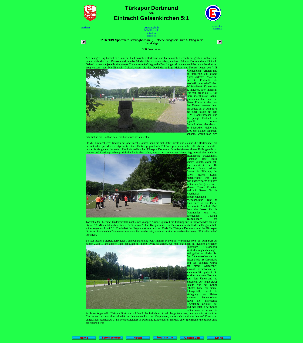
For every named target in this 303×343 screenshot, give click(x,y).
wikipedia (217, 26)
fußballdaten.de (151, 30)
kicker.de (151, 35)
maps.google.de (151, 27)
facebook (85, 27)
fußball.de (151, 33)
